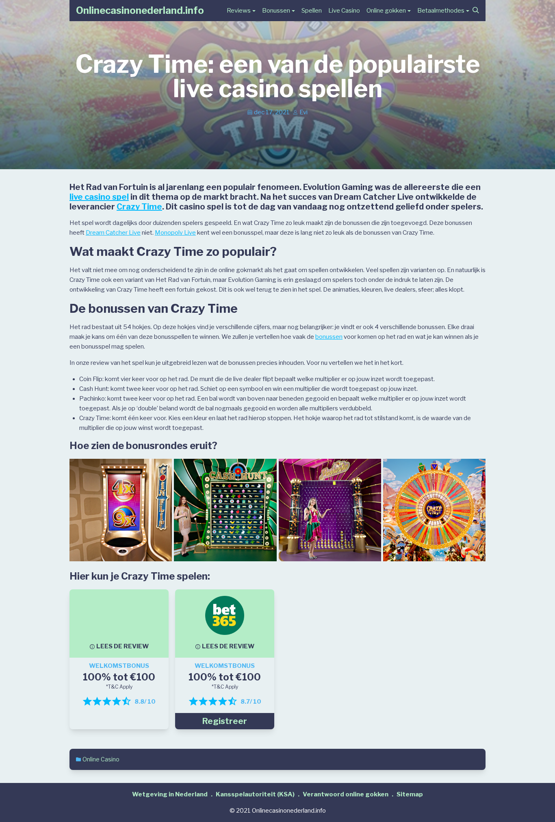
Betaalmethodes (440, 10)
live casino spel (99, 197)
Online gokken (386, 10)
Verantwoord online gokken (345, 794)
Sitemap (410, 794)
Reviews (239, 10)
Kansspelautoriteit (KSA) (255, 794)
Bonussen (276, 10)
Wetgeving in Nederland (170, 794)
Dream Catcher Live (113, 232)
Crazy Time (139, 206)
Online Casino (100, 759)
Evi (303, 112)
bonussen (329, 336)
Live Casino (344, 10)
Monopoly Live (175, 232)
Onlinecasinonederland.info (140, 10)
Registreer (224, 721)
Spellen (311, 10)
